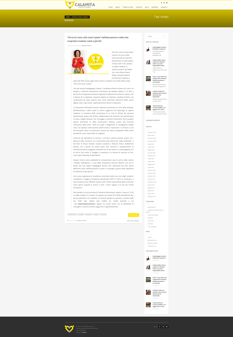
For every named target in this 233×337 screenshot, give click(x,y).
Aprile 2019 (151, 191)
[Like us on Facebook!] (159, 326)
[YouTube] (167, 2)
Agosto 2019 (151, 185)
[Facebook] (161, 2)
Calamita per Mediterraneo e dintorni (155, 211)
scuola (104, 214)
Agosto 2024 (151, 135)
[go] (164, 37)
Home (68, 17)
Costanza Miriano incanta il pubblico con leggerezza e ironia (159, 107)
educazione (73, 214)
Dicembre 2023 (152, 138)
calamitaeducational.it (86, 204)
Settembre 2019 (152, 182)
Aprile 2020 (151, 167)
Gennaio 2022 (151, 153)
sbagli (96, 214)
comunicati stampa (81, 220)
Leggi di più (133, 215)
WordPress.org (152, 246)
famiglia (89, 214)
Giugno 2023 (151, 147)
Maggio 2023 (151, 150)
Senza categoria (152, 226)
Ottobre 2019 (151, 179)
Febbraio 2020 (151, 170)
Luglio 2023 (151, 144)
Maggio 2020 (151, 164)
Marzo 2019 (151, 193)
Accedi (149, 237)
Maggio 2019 (151, 188)
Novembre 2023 (152, 141)
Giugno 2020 (151, 161)
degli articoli (152, 240)
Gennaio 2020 (151, 173)
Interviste (150, 224)
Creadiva (84, 332)
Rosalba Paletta (86, 45)
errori (81, 214)
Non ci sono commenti (133, 220)
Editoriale (150, 218)
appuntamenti (152, 207)
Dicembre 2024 (152, 132)
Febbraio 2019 (151, 196)
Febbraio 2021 (151, 156)
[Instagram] (164, 2)
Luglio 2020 (151, 158)
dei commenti (153, 243)
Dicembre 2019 (152, 176)
